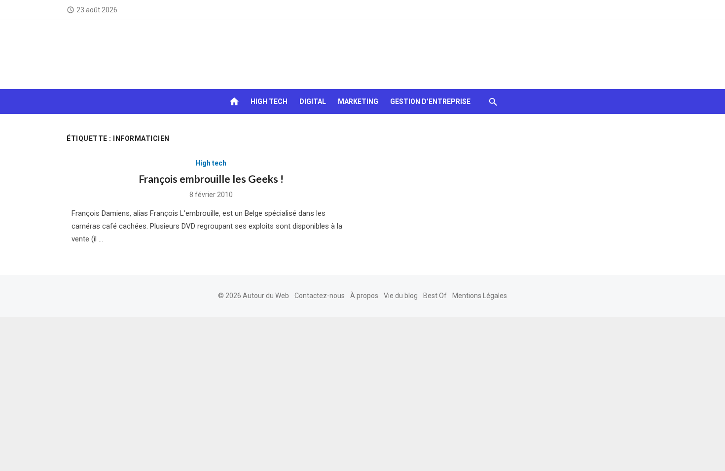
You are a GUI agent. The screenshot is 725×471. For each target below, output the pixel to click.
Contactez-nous (319, 296)
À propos (364, 296)
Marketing (358, 101)
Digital (312, 101)
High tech (269, 101)
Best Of (435, 296)
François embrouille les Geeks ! (211, 178)
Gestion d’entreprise (430, 101)
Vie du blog (401, 296)
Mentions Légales (479, 296)
